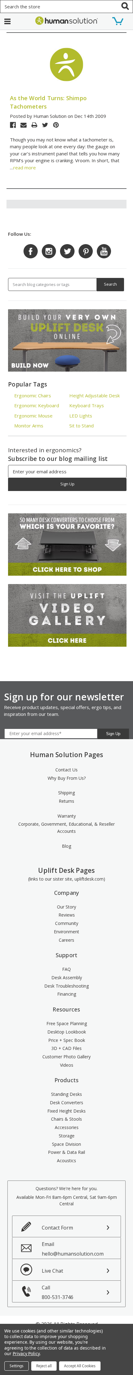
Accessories (67, 1127)
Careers (66, 940)
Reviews (66, 915)
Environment (66, 932)
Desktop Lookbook (66, 1032)
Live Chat (52, 1270)
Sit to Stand (81, 425)
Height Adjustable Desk (94, 395)
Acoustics (66, 1160)
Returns (66, 801)
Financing (66, 994)
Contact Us (66, 770)
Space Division (66, 1144)
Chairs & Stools (66, 1119)
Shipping (66, 793)
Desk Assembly (66, 977)
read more (24, 167)
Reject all (44, 1365)
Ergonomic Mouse (33, 416)
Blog (66, 846)
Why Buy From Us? (67, 778)
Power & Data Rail (66, 1152)
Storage (67, 1136)
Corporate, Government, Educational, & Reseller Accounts (66, 827)
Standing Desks (66, 1094)
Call (57, 1292)
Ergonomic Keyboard (36, 405)
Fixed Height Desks (66, 1111)
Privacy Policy (26, 1353)
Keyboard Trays (86, 405)
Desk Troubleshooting (66, 986)
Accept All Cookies (80, 1365)
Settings (17, 1365)
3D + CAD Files (66, 1048)
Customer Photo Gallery (66, 1057)
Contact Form (57, 1227)
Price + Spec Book (66, 1040)
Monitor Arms (28, 425)
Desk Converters (66, 1102)
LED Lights (80, 416)
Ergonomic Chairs (32, 395)
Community (66, 923)
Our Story (66, 907)
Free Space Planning (66, 1023)
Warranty (67, 816)
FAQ (66, 969)
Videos (66, 1065)
